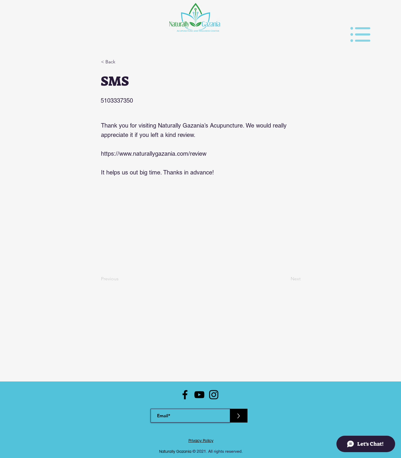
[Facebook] (185, 395)
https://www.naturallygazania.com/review (153, 153)
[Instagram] (214, 395)
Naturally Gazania (176, 451)
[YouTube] (199, 395)
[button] (360, 34)
